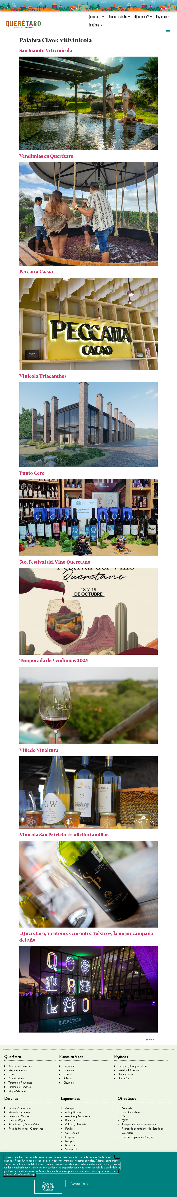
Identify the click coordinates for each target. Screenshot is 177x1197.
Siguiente (151, 1039)
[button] (96, 16)
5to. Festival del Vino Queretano (54, 562)
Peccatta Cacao (36, 272)
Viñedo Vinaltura (38, 750)
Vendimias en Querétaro (46, 156)
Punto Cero (32, 473)
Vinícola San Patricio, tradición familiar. (64, 835)
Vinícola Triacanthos (43, 376)
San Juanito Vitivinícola (45, 50)
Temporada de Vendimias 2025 (53, 660)
